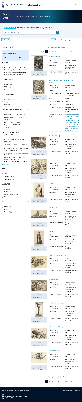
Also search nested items (12, 58)
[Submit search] (57, 32)
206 (66, 51)
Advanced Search (23, 28)
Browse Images (35, 28)
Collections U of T (11, 391)
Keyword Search (10, 28)
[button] (15, 63)
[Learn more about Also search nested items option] (19, 57)
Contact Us (77, 391)
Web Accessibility (67, 391)
